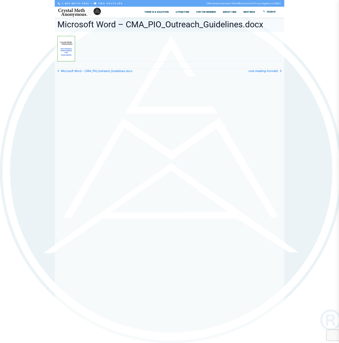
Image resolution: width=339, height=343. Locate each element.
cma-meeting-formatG (263, 71)
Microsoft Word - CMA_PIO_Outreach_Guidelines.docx (96, 71)
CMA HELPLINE (110, 3)
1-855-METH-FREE (75, 3)
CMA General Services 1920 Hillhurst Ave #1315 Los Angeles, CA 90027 (244, 3)
